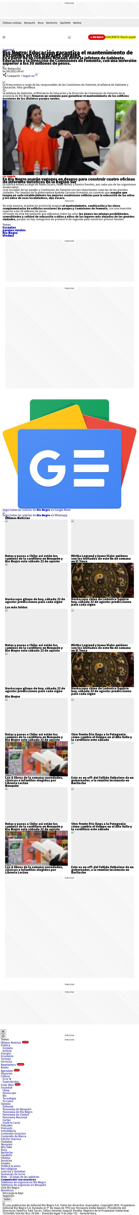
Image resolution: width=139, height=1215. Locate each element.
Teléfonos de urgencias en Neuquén (23, 1185)
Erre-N (7, 1079)
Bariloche (51, 22)
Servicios (6, 1061)
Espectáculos (11, 1081)
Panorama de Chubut (16, 1114)
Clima (6, 1090)
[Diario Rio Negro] (4, 1202)
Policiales (7, 1125)
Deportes (7, 1073)
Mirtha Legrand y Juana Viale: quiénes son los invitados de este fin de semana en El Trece (101, 558)
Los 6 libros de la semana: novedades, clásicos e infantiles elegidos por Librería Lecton (34, 780)
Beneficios (7, 1190)
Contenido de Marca (13, 1136)
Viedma (77, 22)
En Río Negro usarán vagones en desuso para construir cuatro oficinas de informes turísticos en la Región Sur (69, 180)
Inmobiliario (8, 1131)
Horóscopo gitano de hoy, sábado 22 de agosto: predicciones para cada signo (35, 600)
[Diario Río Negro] (69, 37)
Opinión (6, 1103)
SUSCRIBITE (120, 37)
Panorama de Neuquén (17, 1109)
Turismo (6, 1059)
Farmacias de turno (13, 1174)
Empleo (5, 1163)
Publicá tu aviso (10, 1166)
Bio (4, 1095)
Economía (7, 1056)
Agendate (10, 1071)
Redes (5, 1067)
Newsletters (12, 1064)
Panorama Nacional (15, 1117)
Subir (7, 1199)
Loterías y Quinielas (13, 1171)
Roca (41, 22)
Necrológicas (9, 1168)
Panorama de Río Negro (17, 1112)
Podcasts (6, 1128)
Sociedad (8, 49)
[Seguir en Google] (4, 90)
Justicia (7, 1050)
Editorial (8, 1106)
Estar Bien (10, 1085)
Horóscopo (9, 1093)
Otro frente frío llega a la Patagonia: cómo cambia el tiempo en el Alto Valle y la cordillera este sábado (101, 737)
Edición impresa (11, 1139)
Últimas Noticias (14, 1042)
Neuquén (29, 22)
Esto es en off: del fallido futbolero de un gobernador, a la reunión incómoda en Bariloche (102, 780)
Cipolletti (65, 22)
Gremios (8, 1048)
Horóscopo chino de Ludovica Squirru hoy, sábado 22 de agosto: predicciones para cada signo (101, 601)
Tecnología (9, 1098)
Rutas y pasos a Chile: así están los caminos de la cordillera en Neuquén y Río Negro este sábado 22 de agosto (34, 558)
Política (5, 1045)
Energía (6, 1053)
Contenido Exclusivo (13, 1133)
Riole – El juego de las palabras (20, 1176)
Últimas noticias (12, 22)
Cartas (7, 1120)
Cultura (5, 1076)
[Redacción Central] (4, 66)
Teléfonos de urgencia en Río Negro (23, 1182)
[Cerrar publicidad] (3, 1031)
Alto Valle (6, 1147)
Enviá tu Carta (11, 1122)
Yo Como (8, 1101)
